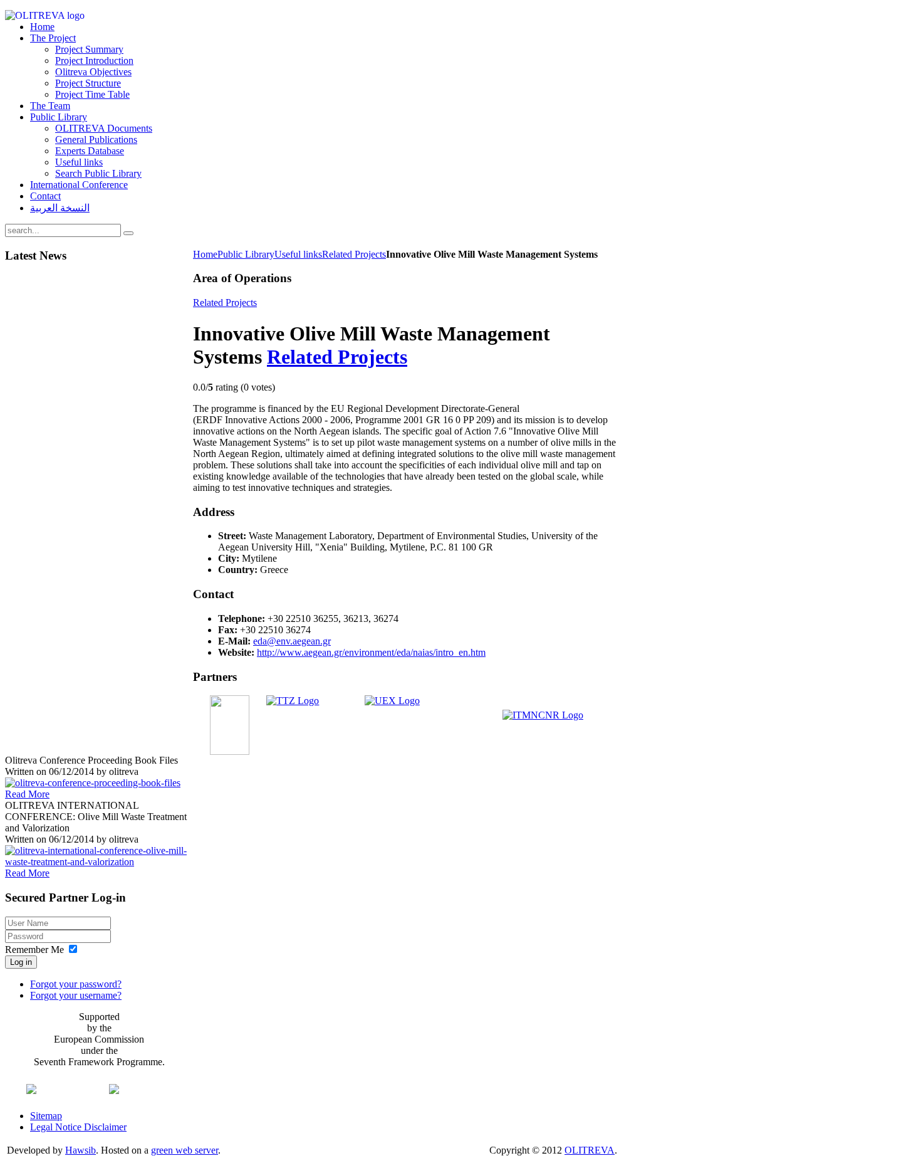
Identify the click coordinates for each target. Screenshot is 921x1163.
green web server (184, 1150)
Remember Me (34, 949)
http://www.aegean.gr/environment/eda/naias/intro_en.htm (371, 652)
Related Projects (354, 254)
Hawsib (80, 1150)
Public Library (245, 254)
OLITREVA (590, 1150)
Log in (21, 962)
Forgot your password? (76, 984)
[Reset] (128, 233)
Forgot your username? (76, 995)
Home (205, 254)
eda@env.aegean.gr (292, 641)
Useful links (298, 254)
